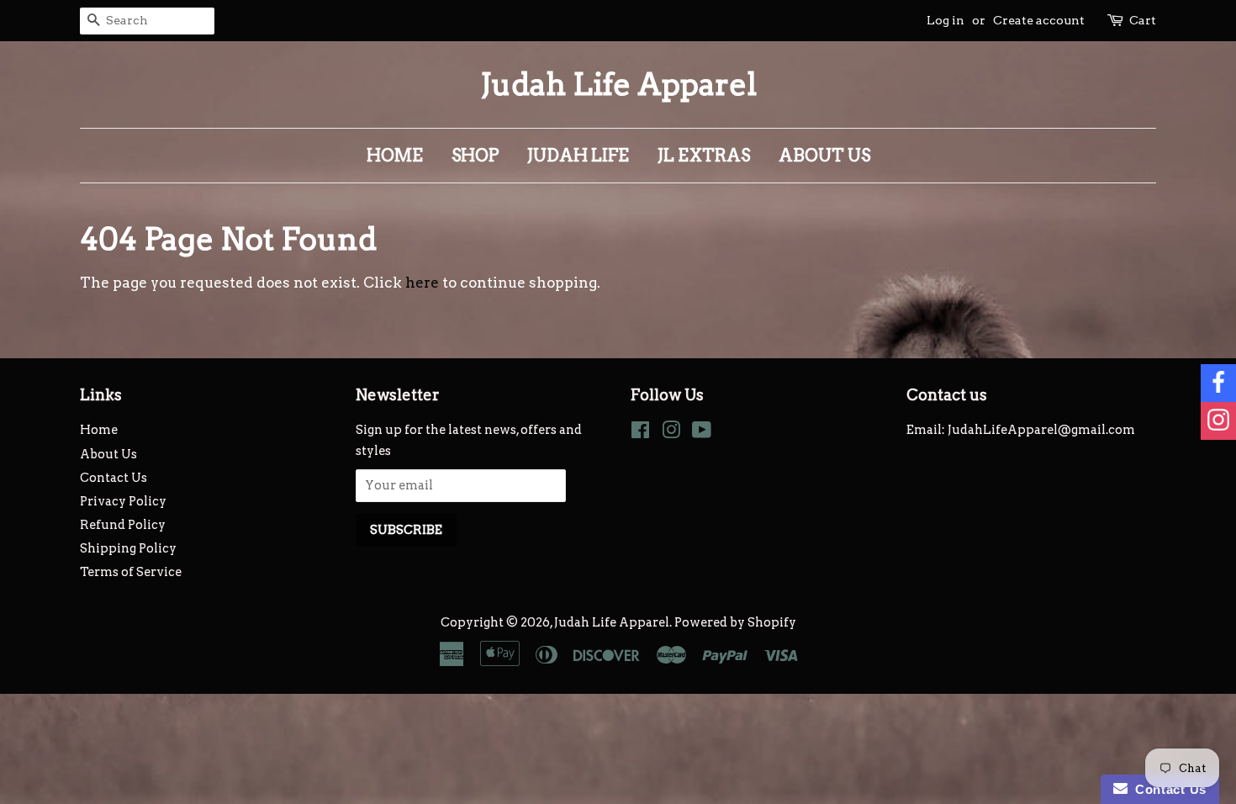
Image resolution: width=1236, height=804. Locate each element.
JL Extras (704, 155)
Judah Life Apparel (618, 84)
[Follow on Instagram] (1218, 421)
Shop (475, 155)
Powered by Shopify (735, 622)
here (422, 282)
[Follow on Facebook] (1218, 383)
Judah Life (578, 155)
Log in (945, 20)
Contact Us (113, 477)
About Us (824, 155)
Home (395, 155)
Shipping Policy (128, 548)
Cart (1142, 20)
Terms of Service (131, 571)
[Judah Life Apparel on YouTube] (701, 433)
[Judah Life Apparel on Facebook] (640, 433)
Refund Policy (123, 524)
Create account (1039, 20)
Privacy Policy (123, 501)
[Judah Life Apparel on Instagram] (671, 433)
